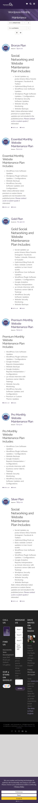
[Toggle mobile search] (30, 4)
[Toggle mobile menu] (34, 4)
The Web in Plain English (30, 711)
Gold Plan (17, 218)
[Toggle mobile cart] (27, 4)
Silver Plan (17, 499)
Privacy (30, 726)
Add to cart (15, 127)
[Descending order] (28, 23)
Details (23, 127)
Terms (25, 726)
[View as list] (20, 33)
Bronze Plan (18, 45)
